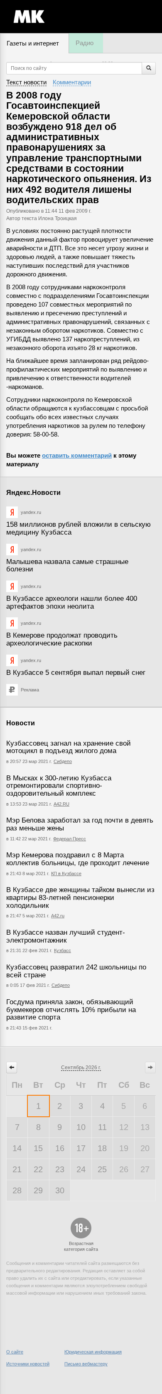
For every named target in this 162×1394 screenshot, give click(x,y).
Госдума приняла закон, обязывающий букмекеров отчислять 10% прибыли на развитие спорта (71, 1009)
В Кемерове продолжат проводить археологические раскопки (62, 639)
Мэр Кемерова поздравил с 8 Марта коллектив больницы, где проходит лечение (77, 859)
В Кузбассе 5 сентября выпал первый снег (75, 673)
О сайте (14, 1351)
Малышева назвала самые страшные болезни (67, 565)
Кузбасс (62, 950)
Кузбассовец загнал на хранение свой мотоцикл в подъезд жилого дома (68, 747)
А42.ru (57, 915)
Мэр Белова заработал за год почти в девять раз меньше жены (79, 824)
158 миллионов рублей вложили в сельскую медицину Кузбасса (78, 528)
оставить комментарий (77, 455)
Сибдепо (63, 761)
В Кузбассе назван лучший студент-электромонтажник (65, 936)
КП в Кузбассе (66, 873)
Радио (84, 42)
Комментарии (72, 82)
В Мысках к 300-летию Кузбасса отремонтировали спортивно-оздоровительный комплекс (58, 785)
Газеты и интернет (33, 43)
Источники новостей (27, 1363)
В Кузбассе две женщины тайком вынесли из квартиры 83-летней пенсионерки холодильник (80, 897)
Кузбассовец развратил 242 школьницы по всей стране (76, 971)
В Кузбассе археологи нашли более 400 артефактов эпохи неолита (71, 602)
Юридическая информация (93, 1351)
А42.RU (61, 803)
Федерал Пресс (69, 838)
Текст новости (26, 82)
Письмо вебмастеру (86, 1363)
